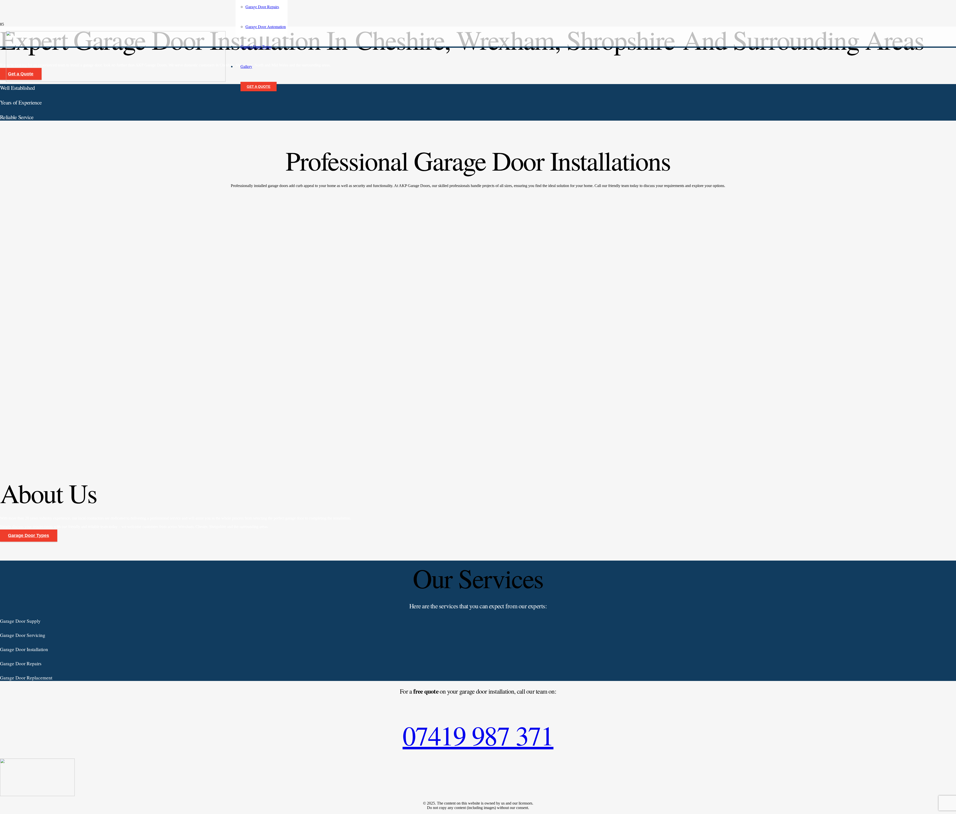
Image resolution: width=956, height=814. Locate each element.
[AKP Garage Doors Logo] (116, 80)
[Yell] (37, 795)
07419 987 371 (478, 735)
